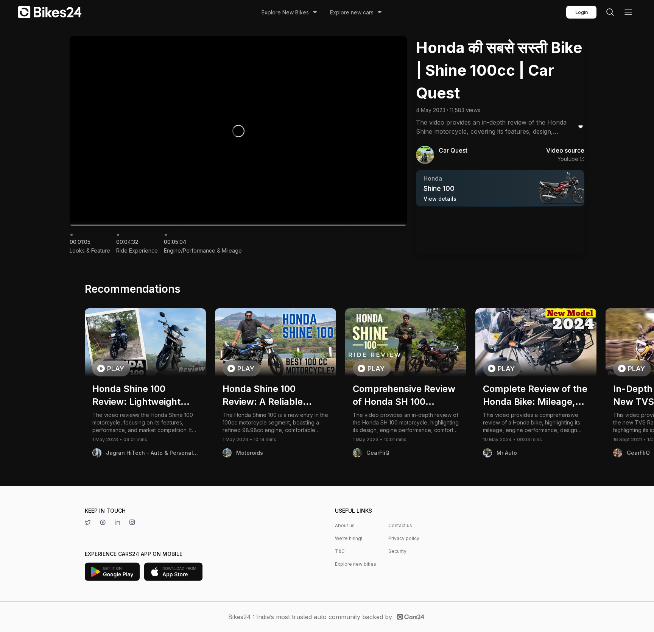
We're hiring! (348, 538)
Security (397, 551)
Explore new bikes (355, 564)
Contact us (400, 525)
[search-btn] (610, 12)
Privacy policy (403, 538)
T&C (340, 551)
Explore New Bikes (285, 12)
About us (345, 525)
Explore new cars (352, 12)
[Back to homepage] (49, 12)
